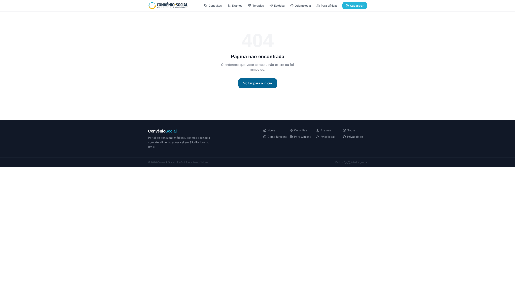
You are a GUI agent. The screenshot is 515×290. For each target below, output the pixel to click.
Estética (279, 5)
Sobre (351, 130)
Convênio (162, 131)
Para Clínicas (302, 136)
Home (271, 130)
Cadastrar (357, 5)
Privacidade (355, 136)
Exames (237, 5)
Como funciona (277, 136)
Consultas (215, 5)
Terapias (258, 5)
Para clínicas (329, 5)
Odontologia (303, 5)
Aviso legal (328, 136)
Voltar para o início (257, 83)
